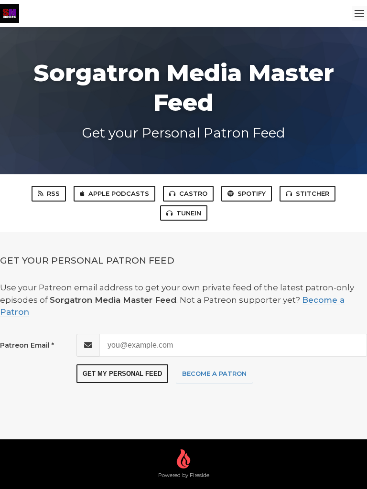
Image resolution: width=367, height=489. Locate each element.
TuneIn (188, 213)
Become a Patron (214, 373)
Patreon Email (25, 345)
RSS (53, 193)
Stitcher (312, 193)
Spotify (251, 193)
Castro (193, 193)
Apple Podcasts (118, 193)
